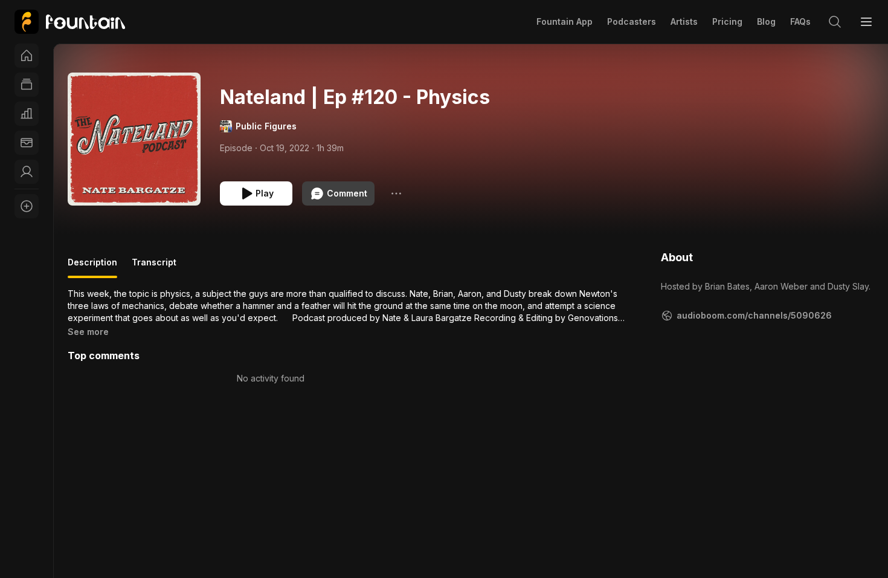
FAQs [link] (800, 21)
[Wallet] (26, 143)
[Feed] (26, 85)
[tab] (92, 267)
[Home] (26, 56)
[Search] (834, 21)
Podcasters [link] (631, 21)
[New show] (26, 206)
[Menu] (866, 22)
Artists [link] (684, 21)
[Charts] (26, 114)
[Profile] (26, 172)
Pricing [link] (727, 21)
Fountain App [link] (564, 21)
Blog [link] (766, 21)
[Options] (396, 193)
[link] (69, 22)
